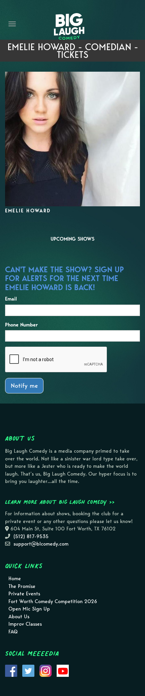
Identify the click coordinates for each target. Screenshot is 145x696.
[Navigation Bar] (12, 24)
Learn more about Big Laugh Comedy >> (60, 502)
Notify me (24, 385)
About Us (18, 617)
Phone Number (21, 325)
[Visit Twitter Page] (28, 670)
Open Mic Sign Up (29, 609)
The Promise (21, 586)
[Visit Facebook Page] (11, 670)
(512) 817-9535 (31, 536)
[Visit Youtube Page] (63, 670)
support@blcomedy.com (40, 544)
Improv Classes (25, 624)
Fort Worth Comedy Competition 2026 (52, 601)
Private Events (24, 594)
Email (11, 299)
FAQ (13, 632)
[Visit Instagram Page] (45, 670)
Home (14, 579)
